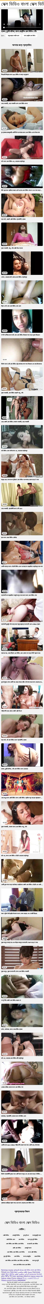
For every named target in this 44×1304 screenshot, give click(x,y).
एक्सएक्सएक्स (21, 1280)
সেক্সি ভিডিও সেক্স (10, 1239)
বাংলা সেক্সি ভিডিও (32, 1252)
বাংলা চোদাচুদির (27, 1256)
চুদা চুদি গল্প (26, 1235)
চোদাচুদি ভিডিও (16, 1235)
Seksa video (6, 1278)
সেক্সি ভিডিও (6, 1235)
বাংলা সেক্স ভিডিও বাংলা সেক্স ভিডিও (22, 1265)
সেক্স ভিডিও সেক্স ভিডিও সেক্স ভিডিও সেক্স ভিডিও (17, 1260)
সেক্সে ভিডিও (37, 1256)
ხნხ (41, 1276)
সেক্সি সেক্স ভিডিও (17, 1248)
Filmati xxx (5, 1272)
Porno (14, 1280)
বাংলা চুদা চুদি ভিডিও (32, 1239)
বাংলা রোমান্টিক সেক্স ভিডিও (29, 35)
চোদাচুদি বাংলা (28, 1248)
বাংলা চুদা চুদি (35, 1260)
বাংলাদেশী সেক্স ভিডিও (32, 1244)
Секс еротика (17, 1276)
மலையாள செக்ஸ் (35, 1274)
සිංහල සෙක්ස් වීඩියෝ (31, 1278)
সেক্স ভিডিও (21, 1239)
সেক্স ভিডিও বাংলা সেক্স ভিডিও (32, 1270)
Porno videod (16, 1278)
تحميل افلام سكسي (25, 1272)
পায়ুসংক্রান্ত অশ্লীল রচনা (13, 35)
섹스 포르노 (10, 1274)
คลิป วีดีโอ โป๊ (6, 1276)
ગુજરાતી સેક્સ (19, 1270)
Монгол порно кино (32, 1276)
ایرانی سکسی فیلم (22, 1274)
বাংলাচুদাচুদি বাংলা (37, 1235)
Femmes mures (7, 1270)
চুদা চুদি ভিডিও (7, 1256)
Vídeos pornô (6, 1280)
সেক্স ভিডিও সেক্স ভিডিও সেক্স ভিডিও (15, 1244)
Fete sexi (13, 1272)
